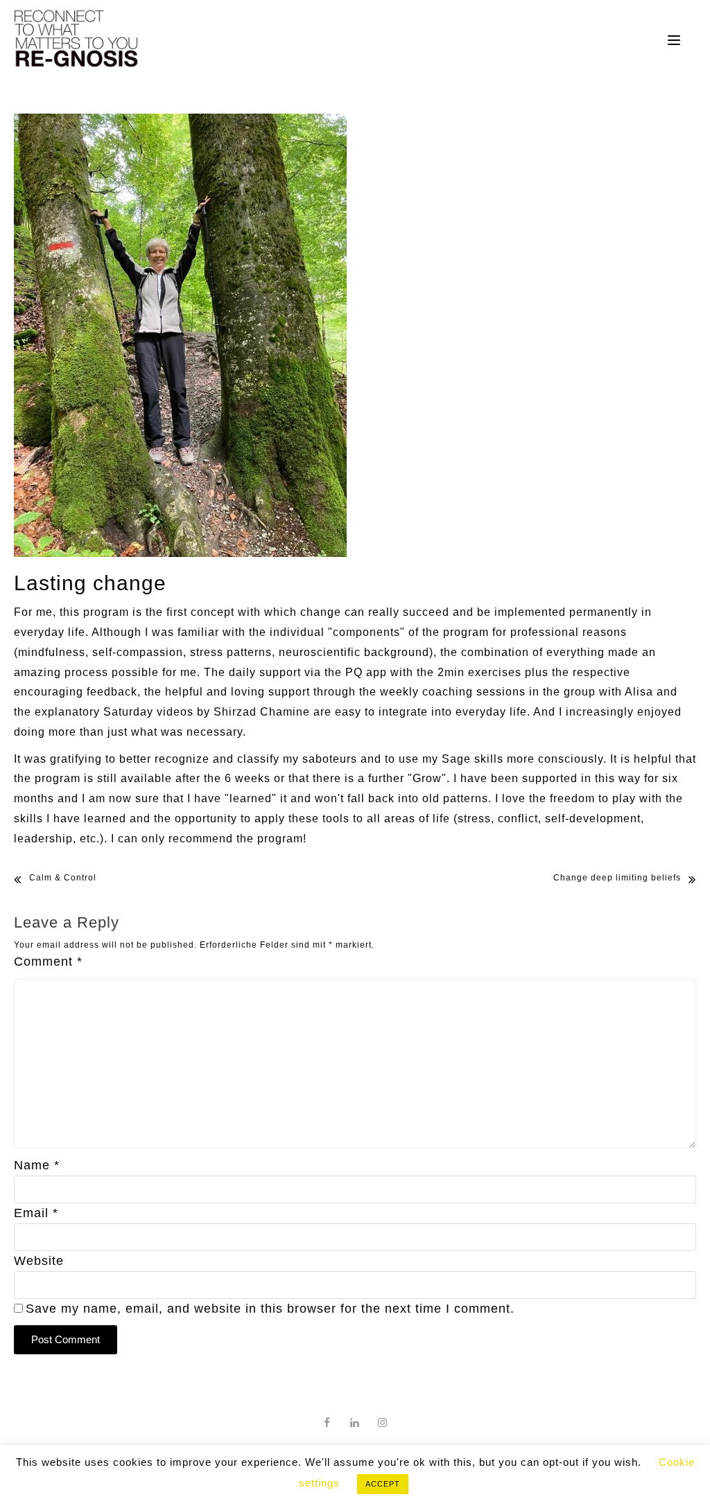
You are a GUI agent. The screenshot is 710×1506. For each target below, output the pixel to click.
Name (37, 1165)
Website (39, 1261)
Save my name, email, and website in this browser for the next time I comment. (270, 1308)
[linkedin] (355, 1422)
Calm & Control (62, 878)
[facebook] (327, 1422)
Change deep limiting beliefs (617, 878)
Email (36, 1213)
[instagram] (382, 1422)
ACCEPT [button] (382, 1484)
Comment (48, 961)
